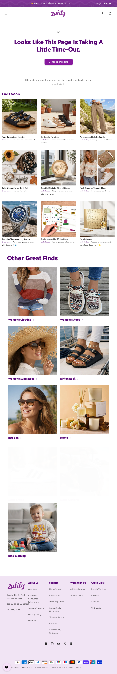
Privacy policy (43, 667)
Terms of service (58, 667)
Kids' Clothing (17, 555)
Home (64, 437)
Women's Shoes (70, 319)
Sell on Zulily (76, 595)
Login (99, 3)
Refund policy (28, 667)
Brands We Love (98, 589)
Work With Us (78, 582)
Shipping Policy (56, 617)
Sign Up (108, 3)
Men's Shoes (16, 499)
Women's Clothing (19, 319)
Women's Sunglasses (21, 378)
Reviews (95, 595)
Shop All (95, 601)
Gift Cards (96, 608)
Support (53, 582)
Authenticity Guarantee (55, 609)
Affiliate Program (78, 589)
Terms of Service (36, 608)
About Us (33, 582)
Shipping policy (74, 667)
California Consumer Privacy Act (33, 598)
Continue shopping (58, 61)
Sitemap (32, 621)
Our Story (33, 589)
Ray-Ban (13, 437)
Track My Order (56, 601)
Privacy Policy (34, 614)
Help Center (55, 589)
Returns (53, 623)
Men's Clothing (69, 499)
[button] (6, 13)
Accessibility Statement (55, 631)
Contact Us (54, 595)
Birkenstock (67, 378)
